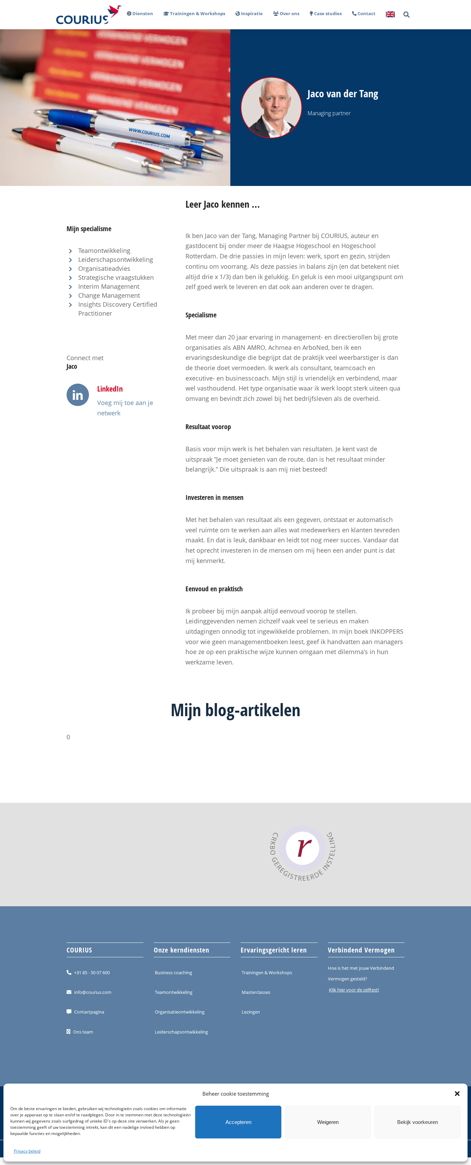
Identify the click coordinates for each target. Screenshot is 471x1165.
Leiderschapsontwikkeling (181, 1031)
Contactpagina (89, 1012)
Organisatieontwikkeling (179, 1012)
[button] (457, 1093)
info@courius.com (92, 992)
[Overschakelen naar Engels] (388, 14)
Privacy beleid (27, 1151)
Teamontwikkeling (173, 992)
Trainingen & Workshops (267, 972)
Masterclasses (256, 992)
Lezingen (251, 1012)
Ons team (83, 1031)
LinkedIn (110, 388)
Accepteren (238, 1122)
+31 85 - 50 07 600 (92, 972)
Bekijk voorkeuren (417, 1122)
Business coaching (173, 972)
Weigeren (328, 1122)
